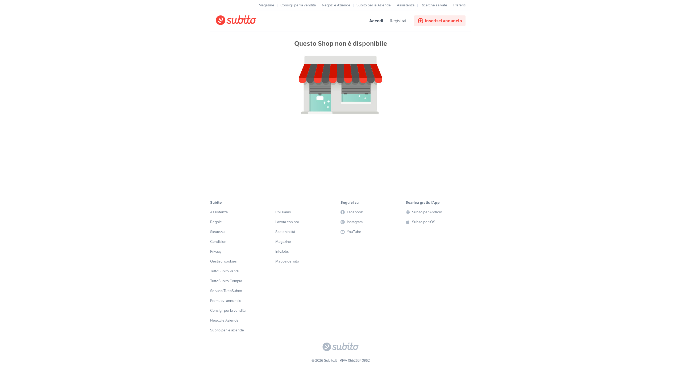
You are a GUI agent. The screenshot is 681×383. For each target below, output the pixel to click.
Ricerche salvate (434, 5)
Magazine (266, 5)
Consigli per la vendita (298, 5)
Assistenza (405, 5)
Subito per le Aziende (373, 5)
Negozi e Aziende (336, 5)
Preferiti (459, 5)
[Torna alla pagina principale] (246, 20)
